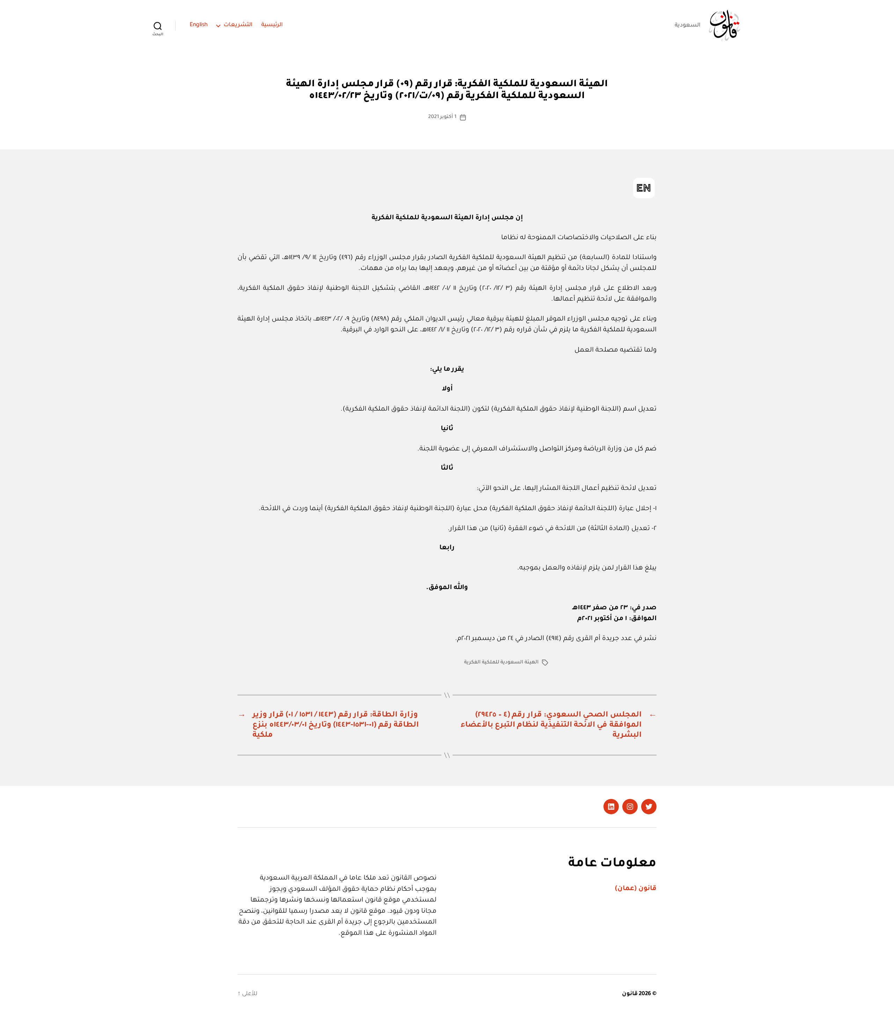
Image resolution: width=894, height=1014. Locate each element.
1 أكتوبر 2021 (442, 117)
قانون (630, 994)
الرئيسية (272, 25)
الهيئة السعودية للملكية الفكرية (501, 663)
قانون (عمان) (636, 888)
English (199, 25)
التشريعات (238, 25)
